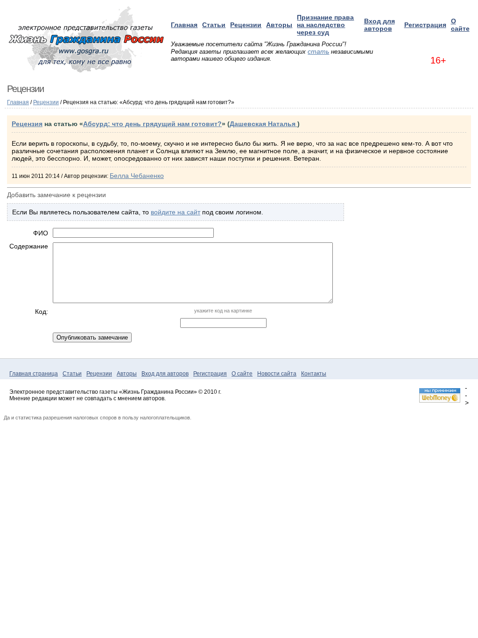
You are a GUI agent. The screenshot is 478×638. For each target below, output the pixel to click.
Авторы (279, 24)
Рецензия (27, 124)
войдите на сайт (175, 212)
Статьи (213, 24)
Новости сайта (276, 373)
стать (318, 51)
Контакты (313, 373)
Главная (184, 24)
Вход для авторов (379, 24)
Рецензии (245, 24)
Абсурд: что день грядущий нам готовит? (152, 124)
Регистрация (425, 24)
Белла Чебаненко (137, 175)
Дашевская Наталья (263, 124)
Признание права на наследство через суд (325, 25)
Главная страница (33, 373)
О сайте (460, 24)
